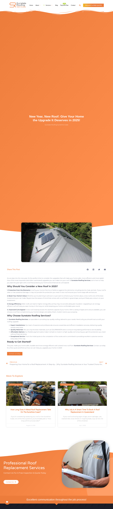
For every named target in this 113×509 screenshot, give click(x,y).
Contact (73, 5)
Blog (56, 5)
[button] (79, 5)
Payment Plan (64, 4)
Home (31, 5)
